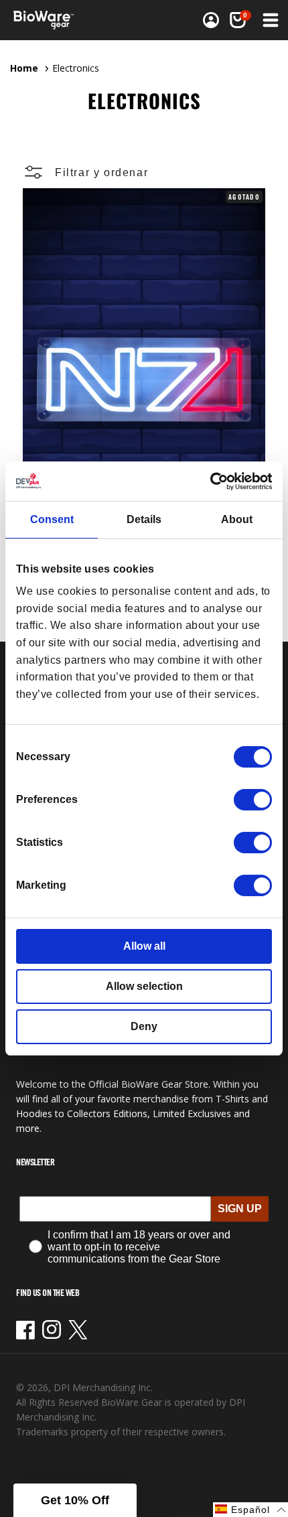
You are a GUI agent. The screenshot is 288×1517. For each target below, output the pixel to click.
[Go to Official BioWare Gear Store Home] (47, 20)
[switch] (253, 799)
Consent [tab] (52, 519)
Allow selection (144, 986)
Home (24, 68)
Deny (144, 1026)
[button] (237, 20)
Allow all (144, 946)
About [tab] (237, 519)
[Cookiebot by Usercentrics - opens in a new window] (213, 481)
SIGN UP (240, 1208)
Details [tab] (144, 519)
